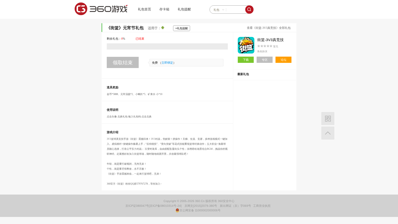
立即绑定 (167, 62)
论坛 (283, 59)
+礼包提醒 (181, 28)
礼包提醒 (184, 9)
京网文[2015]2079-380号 (200, 205)
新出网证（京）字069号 (235, 205)
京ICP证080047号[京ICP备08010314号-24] (153, 205)
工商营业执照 (262, 205)
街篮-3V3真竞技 (270, 40)
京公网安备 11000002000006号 (200, 210)
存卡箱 (164, 9)
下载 (246, 59)
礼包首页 (144, 9)
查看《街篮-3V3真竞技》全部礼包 (269, 27)
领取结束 (123, 62)
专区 (265, 59)
